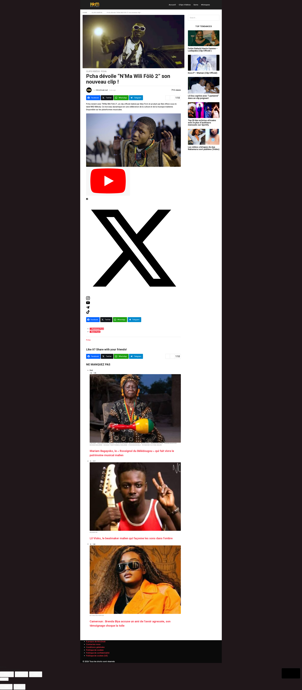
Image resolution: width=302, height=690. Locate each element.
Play (21, 674)
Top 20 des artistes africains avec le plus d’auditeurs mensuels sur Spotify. (202, 122)
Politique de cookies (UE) (97, 656)
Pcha (104, 71)
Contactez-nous (93, 644)
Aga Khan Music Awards (105, 443)
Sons (196, 5)
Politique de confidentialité (97, 653)
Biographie (93, 532)
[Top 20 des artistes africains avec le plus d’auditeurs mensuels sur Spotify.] (204, 110)
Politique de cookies (95, 650)
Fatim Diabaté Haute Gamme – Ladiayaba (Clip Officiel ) (203, 49)
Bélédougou (145, 443)
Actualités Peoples (97, 615)
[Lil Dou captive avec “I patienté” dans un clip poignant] (204, 85)
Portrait (93, 443)
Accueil (172, 5)
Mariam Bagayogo (157, 443)
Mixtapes (205, 5)
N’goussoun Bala (134, 445)
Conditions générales (95, 647)
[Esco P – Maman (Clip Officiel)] (204, 63)
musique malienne (96, 445)
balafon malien (134, 443)
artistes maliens (121, 443)
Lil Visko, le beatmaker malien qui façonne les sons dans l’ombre (131, 538)
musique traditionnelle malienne (115, 445)
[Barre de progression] (4, 679)
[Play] (108, 181)
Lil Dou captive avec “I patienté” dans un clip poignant (203, 97)
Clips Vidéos (185, 5)
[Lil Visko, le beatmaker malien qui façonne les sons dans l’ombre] (135, 496)
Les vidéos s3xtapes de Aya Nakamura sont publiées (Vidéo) (203, 148)
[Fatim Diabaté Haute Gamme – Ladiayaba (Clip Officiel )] (204, 38)
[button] (213, 4)
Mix (19, 687)
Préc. (7, 674)
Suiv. (35, 674)
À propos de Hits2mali (95, 641)
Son (6, 687)
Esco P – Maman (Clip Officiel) (202, 73)
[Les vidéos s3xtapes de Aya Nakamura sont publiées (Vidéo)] (204, 137)
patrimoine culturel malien (152, 445)
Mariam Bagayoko (170, 443)
